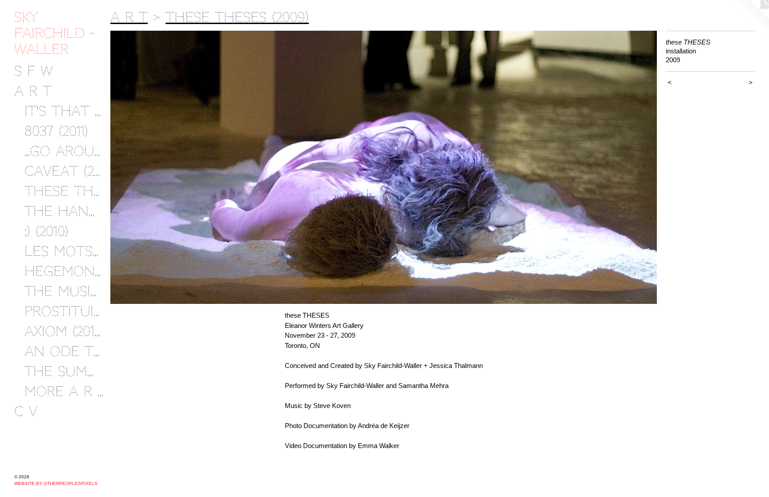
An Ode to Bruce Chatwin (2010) (64, 351)
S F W (33, 71)
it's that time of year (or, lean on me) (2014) (64, 111)
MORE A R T (64, 391)
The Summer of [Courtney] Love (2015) (64, 371)
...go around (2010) (64, 151)
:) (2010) (46, 231)
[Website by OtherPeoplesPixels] (751, 18)
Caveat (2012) (64, 171)
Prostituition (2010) (64, 311)
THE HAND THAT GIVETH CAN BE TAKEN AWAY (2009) (64, 211)
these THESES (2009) (64, 191)
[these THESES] (383, 167)
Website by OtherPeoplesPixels (55, 483)
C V (25, 411)
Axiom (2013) (64, 331)
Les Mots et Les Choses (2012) (64, 251)
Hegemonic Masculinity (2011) (64, 271)
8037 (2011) (56, 131)
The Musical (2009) (64, 291)
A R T (33, 91)
